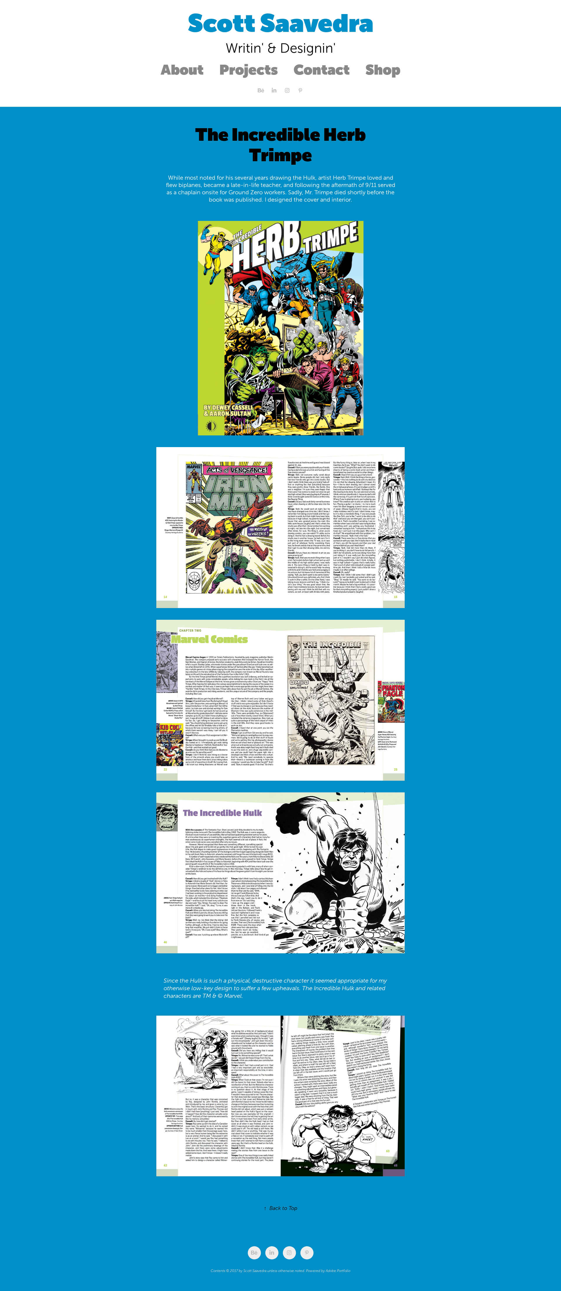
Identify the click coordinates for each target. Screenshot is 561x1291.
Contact (322, 69)
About (182, 69)
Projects (248, 69)
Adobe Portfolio (338, 1271)
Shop (383, 69)
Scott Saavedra (280, 23)
